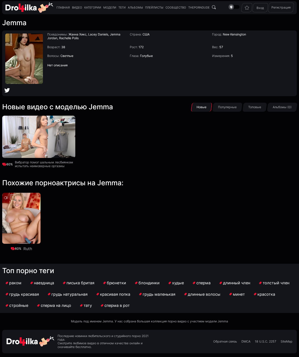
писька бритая (80, 283)
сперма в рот (117, 305)
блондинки (149, 283)
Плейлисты (154, 7)
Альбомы (135, 7)
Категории (92, 7)
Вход (260, 8)
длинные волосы (204, 294)
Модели (109, 7)
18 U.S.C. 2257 (265, 341)
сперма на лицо (56, 305)
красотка (266, 294)
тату (88, 305)
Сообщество (175, 7)
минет (239, 294)
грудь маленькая (159, 294)
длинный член (236, 283)
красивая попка (115, 294)
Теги (122, 7)
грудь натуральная (69, 294)
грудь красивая (24, 294)
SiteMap (286, 341)
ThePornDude (199, 7)
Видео (77, 7)
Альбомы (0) (282, 107)
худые (178, 283)
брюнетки (116, 283)
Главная (63, 7)
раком (15, 283)
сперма (203, 283)
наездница (44, 283)
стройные (18, 305)
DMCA (245, 341)
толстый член (276, 283)
